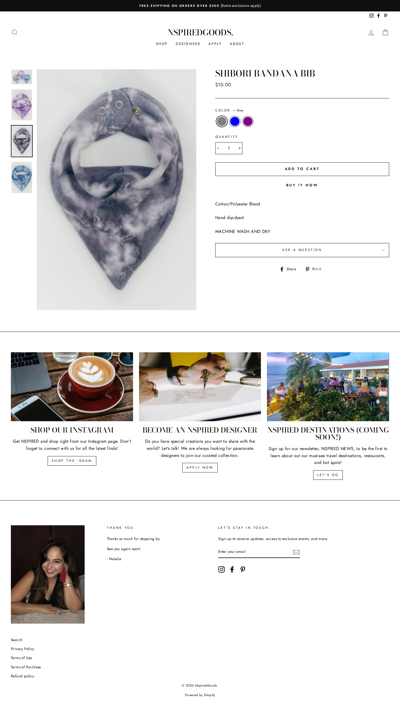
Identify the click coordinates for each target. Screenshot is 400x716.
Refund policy (22, 676)
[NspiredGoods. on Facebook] (232, 569)
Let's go (328, 474)
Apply (214, 43)
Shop (162, 43)
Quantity (226, 136)
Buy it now (302, 185)
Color (229, 110)
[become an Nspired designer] (200, 386)
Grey (221, 121)
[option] (200, 6)
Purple (247, 121)
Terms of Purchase (26, 667)
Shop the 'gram (72, 460)
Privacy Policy (22, 648)
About (237, 43)
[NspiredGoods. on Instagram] (221, 569)
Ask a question (302, 249)
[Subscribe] (296, 552)
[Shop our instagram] (72, 386)
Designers (188, 43)
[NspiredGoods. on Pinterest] (242, 569)
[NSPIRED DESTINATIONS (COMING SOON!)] (328, 386)
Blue (234, 121)
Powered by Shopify (200, 695)
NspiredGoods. (200, 32)
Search (16, 639)
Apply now (199, 467)
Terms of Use (21, 657)
